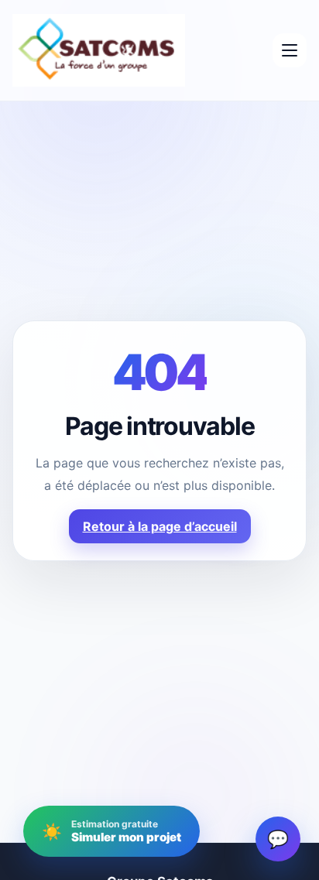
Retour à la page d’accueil (160, 526)
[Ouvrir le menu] (290, 50)
